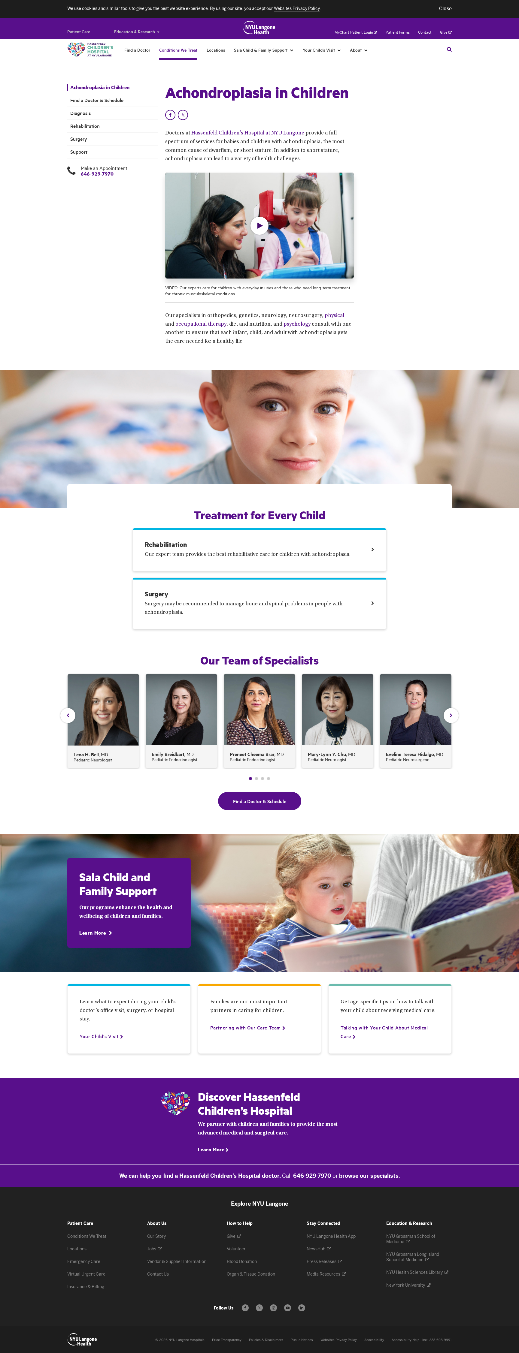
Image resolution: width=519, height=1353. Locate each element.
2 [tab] (256, 778)
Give (444, 32)
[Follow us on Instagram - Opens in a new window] (273, 1307)
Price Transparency (226, 1340)
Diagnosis (80, 113)
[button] (445, 8)
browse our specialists (369, 1176)
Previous (67, 715)
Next (451, 715)
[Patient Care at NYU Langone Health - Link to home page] (259, 27)
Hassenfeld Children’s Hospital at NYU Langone (247, 133)
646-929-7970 (97, 173)
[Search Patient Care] (449, 49)
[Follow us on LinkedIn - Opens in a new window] (301, 1307)
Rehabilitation (85, 126)
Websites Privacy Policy (338, 1340)
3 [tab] (262, 778)
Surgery (78, 139)
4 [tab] (268, 778)
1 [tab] (250, 778)
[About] (366, 50)
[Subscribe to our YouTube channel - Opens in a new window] (287, 1307)
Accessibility (374, 1340)
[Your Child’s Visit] (339, 50)
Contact (425, 32)
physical (334, 315)
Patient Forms (398, 32)
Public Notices (302, 1340)
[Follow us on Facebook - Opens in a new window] (245, 1307)
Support (78, 152)
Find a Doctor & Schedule (96, 100)
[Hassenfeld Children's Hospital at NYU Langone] (90, 49)
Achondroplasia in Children (99, 87)
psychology (297, 324)
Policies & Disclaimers (266, 1340)
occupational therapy (200, 324)
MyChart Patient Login (354, 32)
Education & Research (134, 32)
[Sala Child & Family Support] (292, 50)
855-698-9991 (440, 1340)
